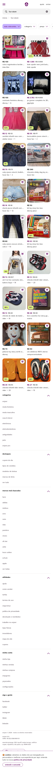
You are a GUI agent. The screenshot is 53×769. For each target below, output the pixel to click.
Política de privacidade (10, 611)
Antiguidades (7, 434)
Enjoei (4, 401)
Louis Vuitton (7, 552)
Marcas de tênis (8, 477)
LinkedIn (5, 723)
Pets (4, 440)
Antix (4, 547)
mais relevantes (10, 26)
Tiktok (4, 718)
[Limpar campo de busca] (47, 11)
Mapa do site (7, 639)
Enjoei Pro (6, 445)
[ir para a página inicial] (26, 5)
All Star (4, 541)
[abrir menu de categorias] (3, 4)
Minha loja (6, 659)
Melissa (5, 508)
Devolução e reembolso (11, 617)
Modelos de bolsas (9, 471)
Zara (4, 513)
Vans (4, 519)
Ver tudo (5, 482)
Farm (4, 497)
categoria (28, 26)
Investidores (7, 633)
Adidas (4, 502)
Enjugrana (6, 675)
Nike (4, 524)
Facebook (5, 701)
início (4, 18)
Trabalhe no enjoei (9, 622)
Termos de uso (8, 600)
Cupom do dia (7, 460)
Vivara (4, 536)
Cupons (5, 644)
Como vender (7, 589)
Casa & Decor (7, 418)
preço (42, 26)
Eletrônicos (6, 423)
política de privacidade (23, 760)
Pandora (5, 530)
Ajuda (4, 583)
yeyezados (6, 681)
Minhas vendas (8, 664)
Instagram (6, 712)
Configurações (7, 687)
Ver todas (6, 569)
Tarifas (4, 594)
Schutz (5, 558)
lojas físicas (6, 628)
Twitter (4, 707)
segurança (6, 605)
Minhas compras (8, 670)
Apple (4, 563)
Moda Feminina (8, 407)
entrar (48, 4)
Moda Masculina (8, 412)
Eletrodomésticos (9, 429)
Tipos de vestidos (9, 466)
